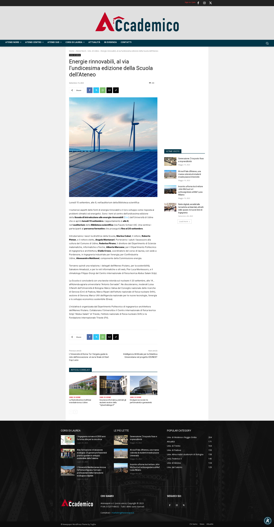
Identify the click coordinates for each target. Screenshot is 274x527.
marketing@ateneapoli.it (123, 512)
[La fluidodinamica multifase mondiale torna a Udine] (83, 385)
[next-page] (75, 412)
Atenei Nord (81, 51)
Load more (183, 221)
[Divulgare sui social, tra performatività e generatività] (143, 385)
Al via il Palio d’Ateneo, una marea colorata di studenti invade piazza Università (189, 174)
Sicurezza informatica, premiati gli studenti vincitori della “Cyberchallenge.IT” (112, 402)
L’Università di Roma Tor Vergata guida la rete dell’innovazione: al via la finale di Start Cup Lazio (89, 357)
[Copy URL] (116, 90)
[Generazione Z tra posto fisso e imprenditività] (170, 161)
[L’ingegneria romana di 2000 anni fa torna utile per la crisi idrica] (68, 440)
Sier (126, 217)
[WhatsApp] (103, 90)
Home (71, 51)
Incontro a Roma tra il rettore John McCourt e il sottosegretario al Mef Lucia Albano (145, 467)
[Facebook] (198, 3)
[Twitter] (210, 3)
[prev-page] (71, 412)
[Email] (109, 90)
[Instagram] (204, 3)
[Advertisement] (184, 99)
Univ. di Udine (93, 51)
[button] (267, 43)
